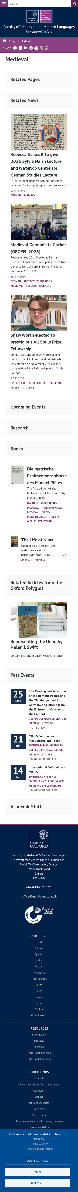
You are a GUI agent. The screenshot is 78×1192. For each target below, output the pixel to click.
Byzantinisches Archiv (42, 503)
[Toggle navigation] (4, 3)
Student (28, 387)
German (16, 195)
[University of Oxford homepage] (33, 16)
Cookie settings (37, 1160)
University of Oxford (39, 31)
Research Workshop (39, 285)
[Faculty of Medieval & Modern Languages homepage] (46, 16)
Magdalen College (41, 781)
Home (5, 40)
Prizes (15, 387)
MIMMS (60, 781)
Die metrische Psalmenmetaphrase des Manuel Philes (47, 476)
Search (74, 3)
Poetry (54, 517)
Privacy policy (41, 1143)
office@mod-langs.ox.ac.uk (39, 896)
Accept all (37, 1183)
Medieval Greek (52, 507)
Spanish (34, 745)
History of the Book (38, 281)
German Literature (53, 718)
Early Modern (51, 785)
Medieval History (38, 512)
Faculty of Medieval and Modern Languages (39, 26)
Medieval (26, 41)
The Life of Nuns (37, 540)
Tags (13, 41)
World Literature (39, 521)
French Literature (33, 383)
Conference (48, 776)
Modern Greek (37, 517)
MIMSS (44, 745)
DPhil (14, 383)
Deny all (37, 1172)
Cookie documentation (41, 1148)
